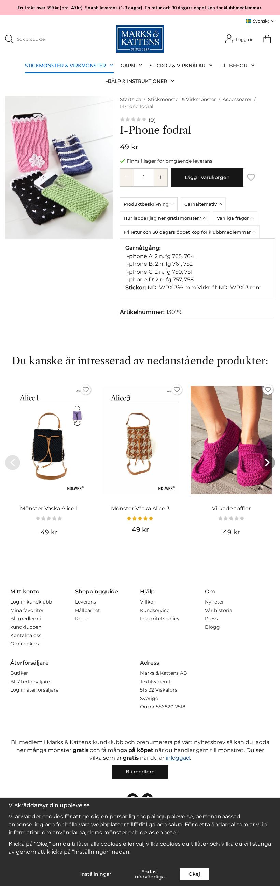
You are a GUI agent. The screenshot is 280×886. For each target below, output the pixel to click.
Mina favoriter (27, 610)
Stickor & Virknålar (177, 65)
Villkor (147, 602)
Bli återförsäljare (30, 682)
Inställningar (95, 874)
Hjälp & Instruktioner (136, 81)
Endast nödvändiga (150, 874)
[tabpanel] (197, 269)
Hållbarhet (87, 610)
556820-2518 (170, 706)
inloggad (178, 758)
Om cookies (24, 644)
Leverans (85, 602)
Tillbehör (233, 65)
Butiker (19, 673)
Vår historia (218, 610)
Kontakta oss (25, 635)
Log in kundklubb (31, 602)
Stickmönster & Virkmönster (65, 65)
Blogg (212, 627)
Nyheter (214, 602)
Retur (81, 618)
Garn (128, 65)
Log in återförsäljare (34, 690)
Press (211, 618)
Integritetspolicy (160, 618)
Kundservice (154, 610)
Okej (194, 874)
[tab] (150, 204)
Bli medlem (140, 772)
